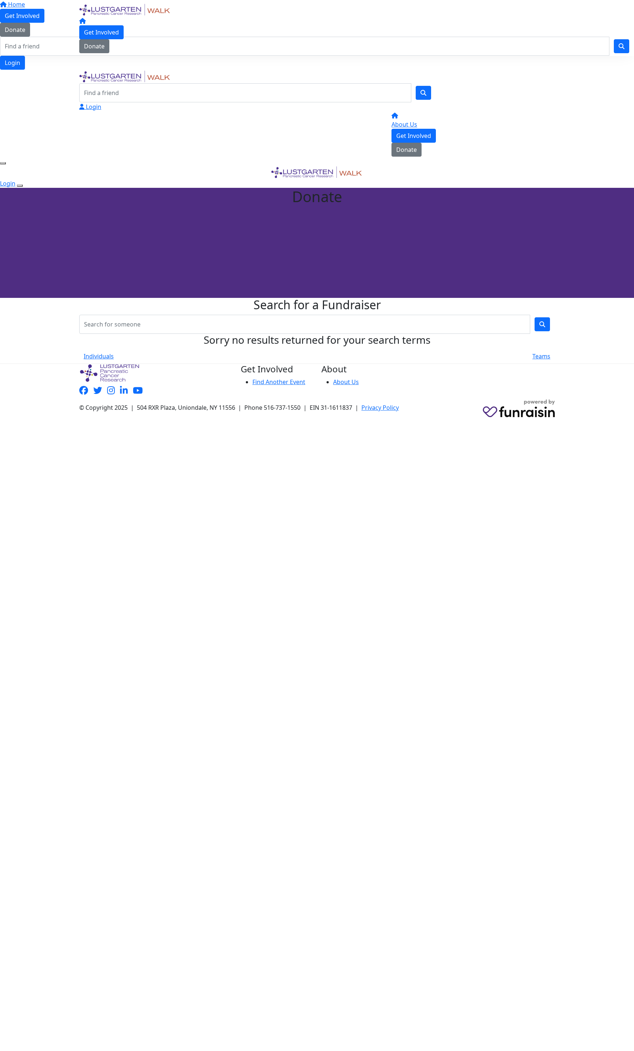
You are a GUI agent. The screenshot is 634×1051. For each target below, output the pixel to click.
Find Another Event (278, 382)
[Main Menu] (3, 163)
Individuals (99, 356)
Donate (94, 46)
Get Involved (101, 32)
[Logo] (125, 9)
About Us (404, 124)
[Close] (20, 186)
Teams (541, 356)
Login (12, 63)
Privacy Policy (380, 408)
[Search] (423, 93)
